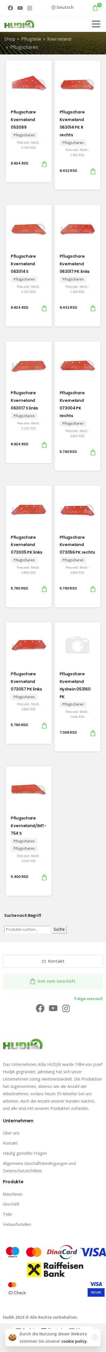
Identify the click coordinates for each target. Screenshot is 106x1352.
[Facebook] (10, 8)
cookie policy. (74, 1341)
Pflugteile (31, 39)
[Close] (95, 1337)
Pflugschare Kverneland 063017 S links (24, 400)
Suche (59, 929)
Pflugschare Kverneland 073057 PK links (26, 681)
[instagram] (29, 8)
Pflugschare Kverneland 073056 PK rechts (77, 544)
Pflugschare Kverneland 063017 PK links (75, 263)
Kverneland (59, 39)
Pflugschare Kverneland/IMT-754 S (28, 825)
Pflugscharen (24, 47)
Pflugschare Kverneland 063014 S (23, 263)
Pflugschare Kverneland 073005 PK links (26, 544)
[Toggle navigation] (96, 24)
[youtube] (20, 8)
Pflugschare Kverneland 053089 (23, 119)
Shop (9, 39)
